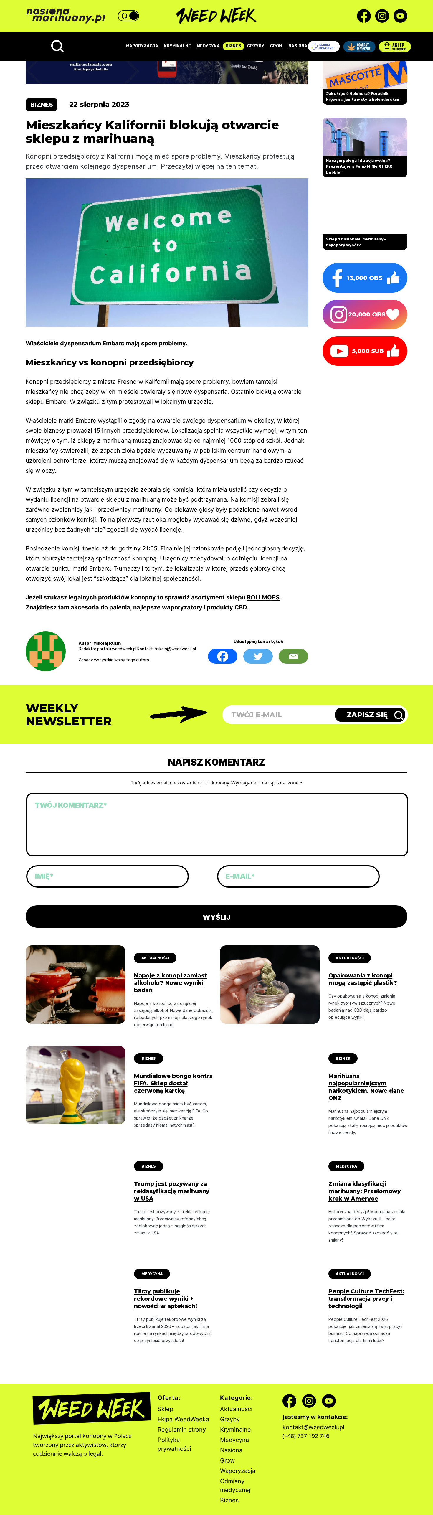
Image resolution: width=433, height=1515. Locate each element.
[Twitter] (258, 656)
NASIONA (297, 46)
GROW (276, 46)
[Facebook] (222, 656)
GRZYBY (255, 46)
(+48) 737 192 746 (305, 1436)
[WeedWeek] (216, 16)
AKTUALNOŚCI (155, 958)
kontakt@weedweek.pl (313, 1427)
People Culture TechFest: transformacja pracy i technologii (366, 1299)
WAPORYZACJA (142, 46)
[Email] (293, 656)
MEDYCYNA (208, 46)
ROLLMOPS (263, 597)
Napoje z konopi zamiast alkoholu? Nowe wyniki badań (170, 983)
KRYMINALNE (177, 46)
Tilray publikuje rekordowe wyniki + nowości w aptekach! (165, 1299)
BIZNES (233, 46)
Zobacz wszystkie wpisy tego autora (114, 659)
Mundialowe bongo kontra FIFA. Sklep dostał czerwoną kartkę (173, 1083)
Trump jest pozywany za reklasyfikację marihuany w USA (171, 1191)
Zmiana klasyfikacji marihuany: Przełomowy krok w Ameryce (364, 1191)
